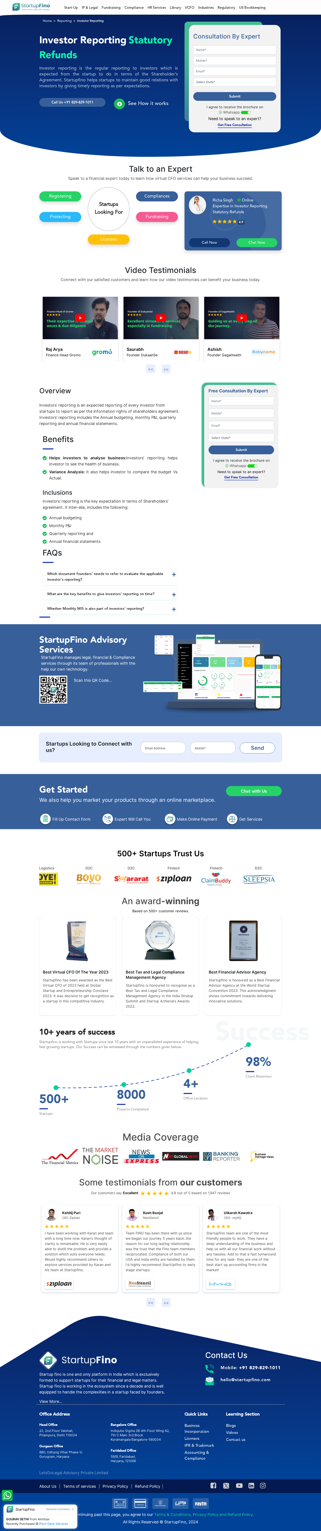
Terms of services (80, 1486)
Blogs (231, 1425)
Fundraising (157, 217)
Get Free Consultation (235, 125)
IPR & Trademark (199, 1445)
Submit (234, 96)
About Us (48, 1486)
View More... (50, 1401)
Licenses (108, 239)
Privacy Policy (116, 1486)
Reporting (64, 21)
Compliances (157, 196)
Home (47, 21)
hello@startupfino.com (246, 1379)
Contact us (235, 1439)
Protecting (60, 217)
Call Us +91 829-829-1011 (72, 102)
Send (257, 748)
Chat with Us (254, 791)
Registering (60, 196)
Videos (232, 1432)
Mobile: (251, 1367)
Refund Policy (147, 1486)
